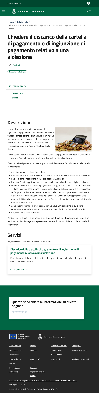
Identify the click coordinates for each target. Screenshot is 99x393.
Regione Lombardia (14, 3)
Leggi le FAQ (35, 359)
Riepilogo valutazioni (80, 359)
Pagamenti (55, 359)
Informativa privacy (59, 345)
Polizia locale (22, 21)
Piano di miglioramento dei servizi (37, 371)
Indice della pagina (17, 86)
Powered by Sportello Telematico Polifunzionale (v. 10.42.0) (33, 389)
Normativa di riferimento (17, 71)
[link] (19, 269)
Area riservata (15, 345)
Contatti (33, 350)
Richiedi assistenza (79, 350)
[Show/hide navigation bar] (3, 11)
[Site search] (90, 11)
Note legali (76, 345)
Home (11, 21)
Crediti (33, 345)
